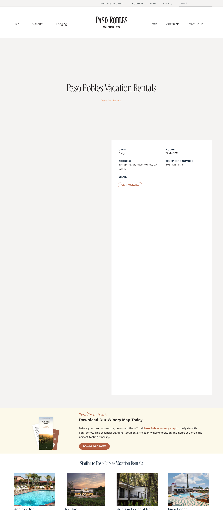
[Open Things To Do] (206, 24)
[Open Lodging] (70, 24)
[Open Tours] (160, 24)
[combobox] (195, 3)
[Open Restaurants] (182, 24)
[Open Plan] (22, 24)
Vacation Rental (111, 100)
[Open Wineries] (47, 24)
